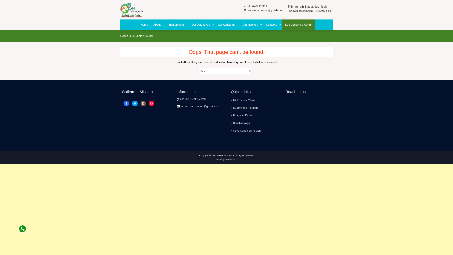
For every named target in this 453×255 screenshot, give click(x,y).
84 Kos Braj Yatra (244, 100)
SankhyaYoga (241, 123)
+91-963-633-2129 (193, 99)
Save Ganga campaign (247, 130)
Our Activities (226, 24)
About (157, 24)
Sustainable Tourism (246, 107)
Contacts (271, 24)
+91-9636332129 (257, 6)
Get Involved (250, 24)
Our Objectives (201, 24)
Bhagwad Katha (243, 115)
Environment (176, 24)
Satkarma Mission (225, 155)
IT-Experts (232, 159)
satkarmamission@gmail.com (265, 10)
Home (144, 24)
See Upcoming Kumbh (298, 24)
